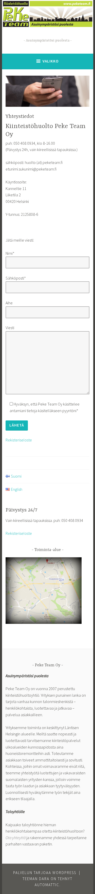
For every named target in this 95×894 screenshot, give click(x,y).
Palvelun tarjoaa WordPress (44, 872)
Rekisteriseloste (19, 439)
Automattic (47, 884)
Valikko (51, 61)
